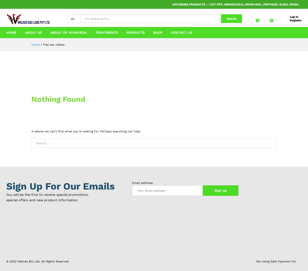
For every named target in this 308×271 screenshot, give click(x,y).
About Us (33, 32)
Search (231, 18)
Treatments (106, 32)
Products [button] (135, 32)
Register (296, 20)
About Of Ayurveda (68, 32)
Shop (157, 32)
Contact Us (181, 32)
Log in (294, 16)
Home (11, 32)
